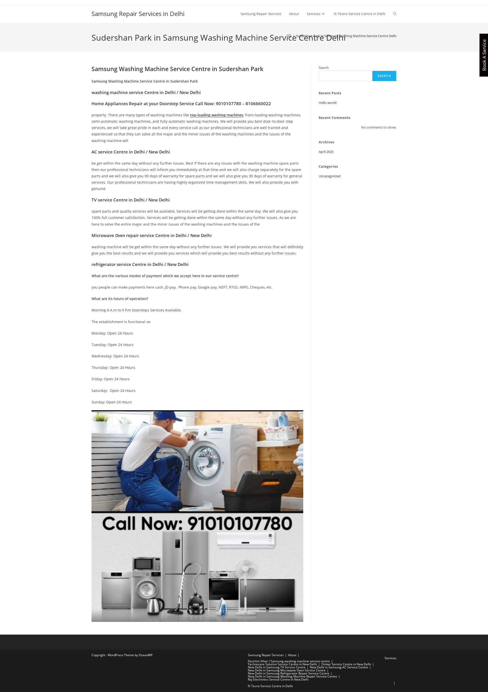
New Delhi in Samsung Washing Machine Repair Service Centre (292, 676)
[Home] (289, 36)
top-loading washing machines (216, 115)
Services (390, 658)
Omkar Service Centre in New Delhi (346, 664)
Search (324, 67)
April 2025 (326, 151)
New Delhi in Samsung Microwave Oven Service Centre (287, 670)
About (292, 655)
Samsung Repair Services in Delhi (138, 13)
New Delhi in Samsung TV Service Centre (277, 667)
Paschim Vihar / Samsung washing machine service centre (289, 661)
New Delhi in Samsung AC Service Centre (339, 667)
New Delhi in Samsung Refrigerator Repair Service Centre (288, 673)
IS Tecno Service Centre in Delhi (270, 686)
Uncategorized (330, 176)
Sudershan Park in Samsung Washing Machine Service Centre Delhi (346, 36)
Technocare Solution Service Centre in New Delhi (282, 664)
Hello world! (328, 102)
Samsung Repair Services (266, 655)
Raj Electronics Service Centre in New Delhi (278, 679)
